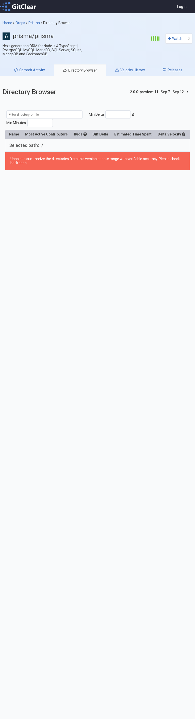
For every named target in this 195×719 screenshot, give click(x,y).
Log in (182, 7)
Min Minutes (16, 123)
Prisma (34, 23)
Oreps (20, 23)
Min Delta (96, 114)
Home (7, 23)
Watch (177, 39)
